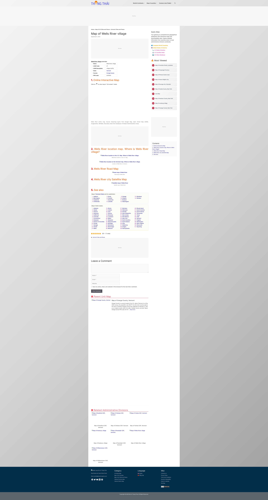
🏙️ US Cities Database (158, 55)
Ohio (123, 223)
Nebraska (124, 210)
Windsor (139, 198)
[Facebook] (92, 480)
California (96, 215)
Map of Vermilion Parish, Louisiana (164, 65)
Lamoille (110, 201)
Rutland (124, 200)
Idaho (95, 228)
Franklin (110, 198)
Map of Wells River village (138, 443)
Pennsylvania (125, 228)
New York (124, 218)
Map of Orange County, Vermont (123, 300)
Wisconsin (139, 225)
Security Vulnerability (166, 479)
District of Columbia (99, 221)
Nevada (124, 211)
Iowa (109, 211)
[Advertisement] (134, 16)
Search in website (165, 481)
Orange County (110, 73)
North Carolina (126, 220)
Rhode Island (140, 208)
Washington (125, 201)
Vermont (109, 70)
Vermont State (100, 194)
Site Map (163, 483)
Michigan (110, 223)
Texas (138, 215)
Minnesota (111, 225)
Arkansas (96, 213)
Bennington (97, 198)
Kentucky (110, 215)
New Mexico (125, 216)
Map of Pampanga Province (162, 70)
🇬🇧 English (140, 473)
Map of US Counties (118, 475)
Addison (96, 196)
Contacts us (164, 473)
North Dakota (126, 221)
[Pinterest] (102, 480)
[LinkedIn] (99, 480)
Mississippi (111, 226)
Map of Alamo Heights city (162, 79)
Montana (124, 208)
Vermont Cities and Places (117, 29)
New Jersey (125, 215)
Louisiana (110, 216)
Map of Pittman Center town (162, 74)
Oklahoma (125, 225)
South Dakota (140, 211)
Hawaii (95, 226)
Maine (109, 218)
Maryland (110, 220)
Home (92, 29)
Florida (95, 223)
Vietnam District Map (119, 481)
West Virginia (140, 223)
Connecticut (97, 218)
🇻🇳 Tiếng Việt (141, 475)
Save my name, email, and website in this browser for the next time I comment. (115, 286)
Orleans (124, 198)
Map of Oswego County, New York (163, 108)
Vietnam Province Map (119, 479)
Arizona (96, 211)
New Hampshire (126, 213)
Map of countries (151, 3)
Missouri (110, 228)
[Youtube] (97, 480)
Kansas (110, 213)
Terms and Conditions (166, 477)
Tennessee (139, 213)
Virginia (139, 220)
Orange (124, 196)
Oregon (124, 226)
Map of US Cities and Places (102, 29)
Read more (132, 309)
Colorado (96, 216)
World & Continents (138, 3)
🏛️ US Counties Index (158, 52)
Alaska (95, 210)
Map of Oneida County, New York (163, 89)
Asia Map (157, 93)
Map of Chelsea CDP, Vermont (119, 425)
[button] (175, 3)
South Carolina (141, 210)
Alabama (96, 208)
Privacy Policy (164, 475)
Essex (109, 196)
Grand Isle (110, 200)
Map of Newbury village (100, 443)
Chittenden (97, 201)
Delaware (96, 220)
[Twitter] (95, 480)
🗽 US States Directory (158, 50)
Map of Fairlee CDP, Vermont (138, 425)
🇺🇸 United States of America (159, 47)
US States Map (117, 473)
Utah (138, 216)
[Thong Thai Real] (100, 3)
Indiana (110, 210)
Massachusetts (112, 221)
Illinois (109, 208)
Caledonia (96, 200)
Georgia (96, 225)
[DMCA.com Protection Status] (165, 487)
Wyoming (139, 226)
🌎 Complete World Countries (159, 45)
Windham (139, 196)
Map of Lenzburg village (161, 103)
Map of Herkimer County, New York (164, 98)
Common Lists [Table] (165, 3)
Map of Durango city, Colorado (163, 84)
